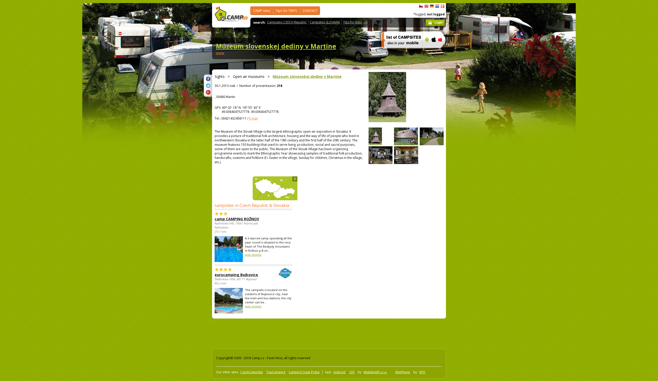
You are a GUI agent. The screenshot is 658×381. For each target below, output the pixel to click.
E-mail (253, 118)
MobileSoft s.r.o (375, 372)
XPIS (422, 372)
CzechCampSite (251, 372)
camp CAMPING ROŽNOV (237, 218)
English (426, 6)
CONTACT (310, 10)
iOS (351, 372)
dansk (443, 6)
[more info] (400, 51)
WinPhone (402, 372)
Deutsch (432, 6)
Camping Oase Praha (304, 372)
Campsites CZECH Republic (287, 22)
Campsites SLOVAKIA (325, 22)
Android (339, 372)
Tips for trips (352, 22)
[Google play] (426, 51)
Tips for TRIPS (286, 10)
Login (439, 22)
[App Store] (433, 51)
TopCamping (275, 372)
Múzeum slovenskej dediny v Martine (276, 46)
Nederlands (437, 6)
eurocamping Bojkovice (236, 274)
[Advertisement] (467, 157)
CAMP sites (261, 10)
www (220, 52)
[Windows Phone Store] (443, 51)
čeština (421, 6)
